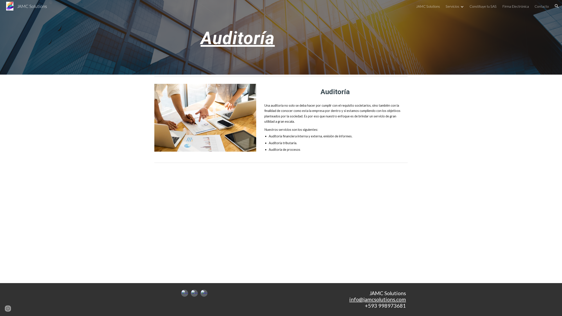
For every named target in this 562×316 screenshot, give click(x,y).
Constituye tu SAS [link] (483, 6)
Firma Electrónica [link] (515, 6)
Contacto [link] (542, 6)
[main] (237, 37)
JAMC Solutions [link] (428, 6)
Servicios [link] (452, 6)
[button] (556, 6)
